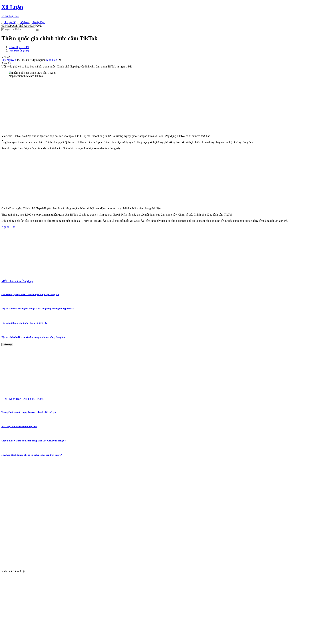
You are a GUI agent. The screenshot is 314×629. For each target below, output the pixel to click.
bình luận (52, 59)
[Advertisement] (110, 106)
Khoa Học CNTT (19, 47)
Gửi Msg (7, 344)
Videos (24, 22)
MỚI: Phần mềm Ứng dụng (17, 281)
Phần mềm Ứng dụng (19, 50)
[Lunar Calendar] (30, 23)
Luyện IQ (10, 22)
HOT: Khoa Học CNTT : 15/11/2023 (23, 398)
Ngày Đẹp (38, 22)
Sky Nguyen (8, 59)
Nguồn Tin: (8, 226)
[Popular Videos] (18, 23)
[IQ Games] (2, 23)
